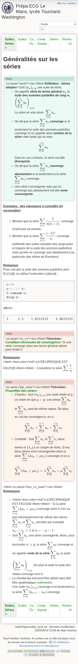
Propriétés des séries (20, 390)
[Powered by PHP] (47, 650)
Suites (22, 39)
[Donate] (31, 650)
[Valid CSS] (31, 654)
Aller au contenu (66, 3)
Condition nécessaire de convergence (32, 342)
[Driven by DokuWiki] (47, 654)
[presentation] (31, 87)
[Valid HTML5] (62, 650)
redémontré (44, 582)
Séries (54, 39)
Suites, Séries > (10, 43)
